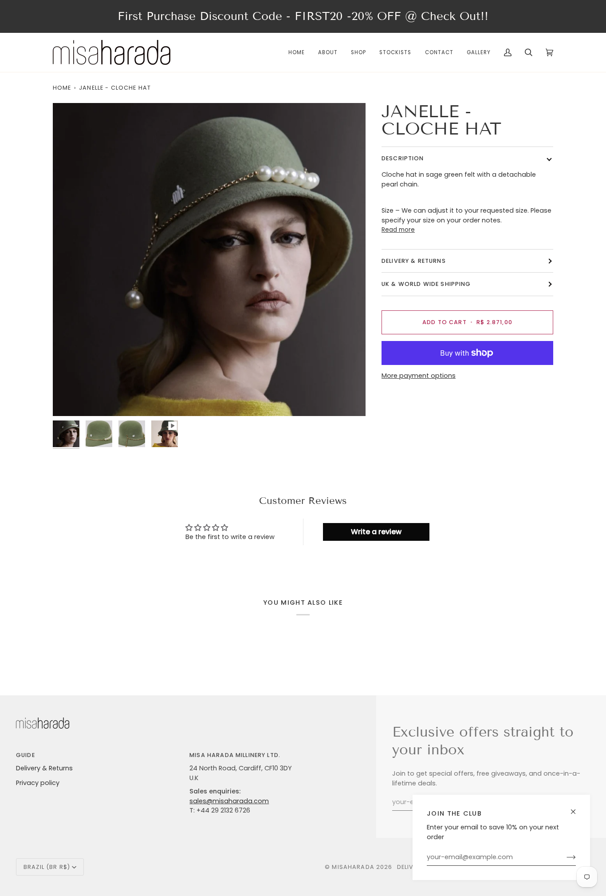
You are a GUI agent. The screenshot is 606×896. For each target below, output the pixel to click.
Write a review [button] (376, 532)
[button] (358, 52)
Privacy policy (37, 782)
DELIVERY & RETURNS (414, 261)
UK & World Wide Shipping (426, 284)
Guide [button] (25, 755)
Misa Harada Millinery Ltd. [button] (234, 755)
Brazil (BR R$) (47, 867)
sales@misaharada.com (229, 801)
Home (62, 87)
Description (403, 159)
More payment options (419, 375)
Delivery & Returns (44, 768)
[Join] (564, 857)
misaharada (353, 867)
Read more (398, 230)
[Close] (577, 808)
